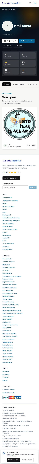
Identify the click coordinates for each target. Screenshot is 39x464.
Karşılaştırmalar (7, 249)
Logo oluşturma (7, 290)
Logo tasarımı (7, 273)
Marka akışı (6, 265)
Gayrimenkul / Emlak (9, 428)
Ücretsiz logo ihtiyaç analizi (11, 276)
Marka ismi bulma (8, 296)
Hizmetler (5, 270)
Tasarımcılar (6, 10)
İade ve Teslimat (7, 224)
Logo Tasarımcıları (8, 282)
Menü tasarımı (7, 351)
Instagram (5, 372)
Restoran (26, 426)
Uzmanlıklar (19, 84)
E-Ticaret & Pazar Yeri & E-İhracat (13, 416)
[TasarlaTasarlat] (11, 160)
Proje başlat (11, 41)
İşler (7, 84)
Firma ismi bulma (7, 356)
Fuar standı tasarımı (9, 333)
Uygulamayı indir (13, 178)
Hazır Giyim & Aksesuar (10, 446)
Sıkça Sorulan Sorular (9, 229)
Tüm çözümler (7, 259)
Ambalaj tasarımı (8, 316)
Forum (4, 209)
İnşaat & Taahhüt (8, 410)
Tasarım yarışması (8, 262)
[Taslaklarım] (30, 3)
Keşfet (4, 203)
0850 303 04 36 (8, 392)
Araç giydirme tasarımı (9, 336)
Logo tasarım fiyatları (9, 285)
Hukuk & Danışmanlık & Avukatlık (13, 413)
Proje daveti (27, 41)
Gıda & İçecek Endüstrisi (10, 441)
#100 (33, 145)
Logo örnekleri (7, 362)
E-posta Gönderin (8, 390)
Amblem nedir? (7, 359)
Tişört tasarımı (7, 354)
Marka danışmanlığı (8, 308)
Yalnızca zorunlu (27, 460)
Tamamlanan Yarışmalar (10, 201)
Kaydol (32, 187)
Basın (4, 241)
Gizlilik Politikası (7, 226)
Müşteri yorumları (8, 206)
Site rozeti (5, 246)
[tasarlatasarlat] (11, 3)
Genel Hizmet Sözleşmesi (10, 218)
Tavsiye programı (8, 244)
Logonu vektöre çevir (9, 293)
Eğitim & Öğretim (26, 441)
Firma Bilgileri (6, 235)
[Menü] (35, 3)
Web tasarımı (6, 328)
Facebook (5, 374)
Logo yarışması (7, 279)
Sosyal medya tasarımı (10, 325)
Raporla (19, 46)
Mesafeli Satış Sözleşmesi (11, 221)
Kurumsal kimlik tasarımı (10, 305)
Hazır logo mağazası (9, 287)
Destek (4, 232)
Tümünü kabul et (13, 460)
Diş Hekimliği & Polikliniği (10, 438)
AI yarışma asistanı (8, 267)
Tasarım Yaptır (7, 198)
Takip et (8, 46)
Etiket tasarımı (7, 319)
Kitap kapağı (6, 331)
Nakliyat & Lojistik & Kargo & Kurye (23, 444)
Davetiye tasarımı (8, 339)
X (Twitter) (5, 377)
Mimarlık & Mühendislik (10, 418)
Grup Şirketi (6, 444)
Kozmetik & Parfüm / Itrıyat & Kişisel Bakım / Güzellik (17, 422)
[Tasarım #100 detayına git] (19, 124)
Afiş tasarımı (6, 322)
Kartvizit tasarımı (8, 302)
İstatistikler (6, 238)
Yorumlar (33, 84)
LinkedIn (5, 380)
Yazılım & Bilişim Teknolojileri (11, 426)
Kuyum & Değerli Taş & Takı (11, 436)
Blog (4, 212)
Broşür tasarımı (7, 345)
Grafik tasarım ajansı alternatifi (12, 313)
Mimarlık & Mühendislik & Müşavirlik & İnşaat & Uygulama (17, 432)
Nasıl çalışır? (6, 215)
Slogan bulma (7, 299)
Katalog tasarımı (7, 348)
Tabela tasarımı (7, 342)
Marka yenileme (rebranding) (11, 310)
